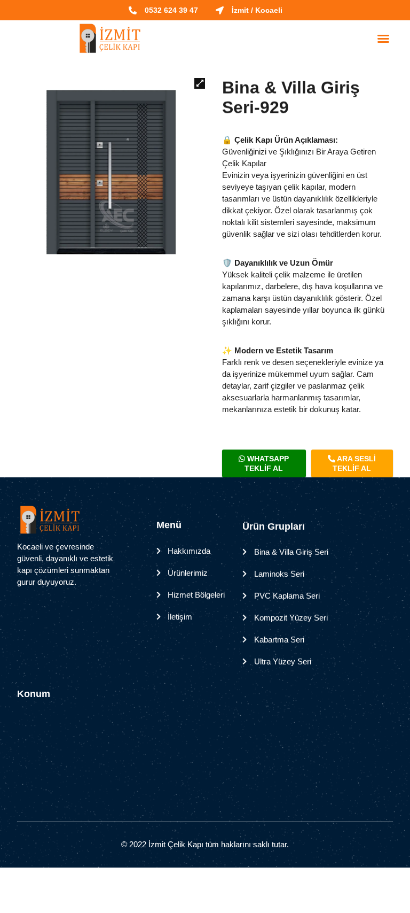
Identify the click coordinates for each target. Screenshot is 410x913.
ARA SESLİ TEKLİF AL (354, 463)
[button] (383, 38)
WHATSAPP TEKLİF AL (267, 463)
